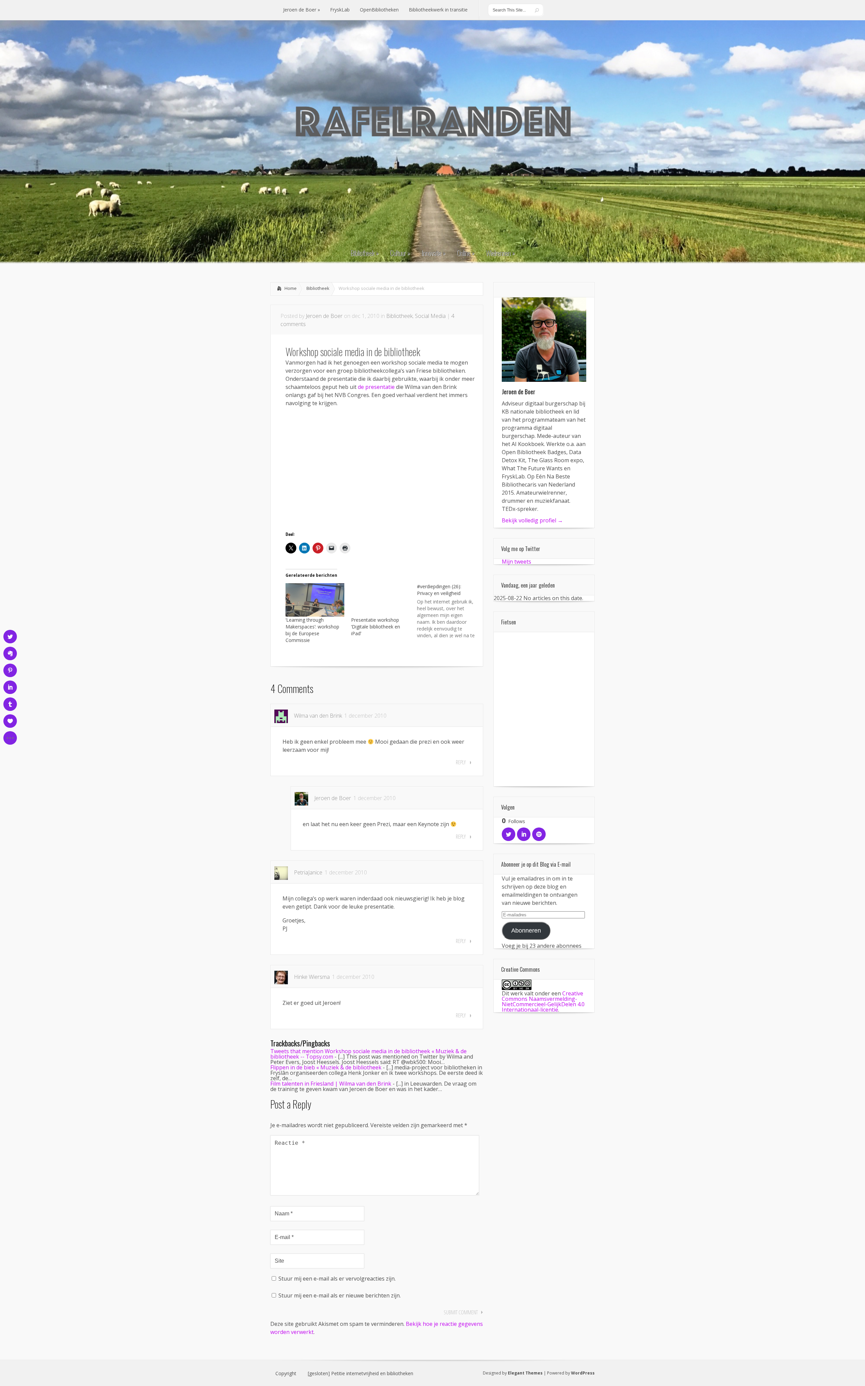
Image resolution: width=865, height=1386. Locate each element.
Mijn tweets (516, 561)
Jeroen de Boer (324, 316)
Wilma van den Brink (318, 715)
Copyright (285, 1373)
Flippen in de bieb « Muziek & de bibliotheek (325, 1067)
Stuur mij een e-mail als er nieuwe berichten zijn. (339, 1295)
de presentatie (376, 387)
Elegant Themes (525, 1373)
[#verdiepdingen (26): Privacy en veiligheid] (450, 610)
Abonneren (526, 930)
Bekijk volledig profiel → (532, 520)
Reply (461, 762)
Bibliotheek (317, 288)
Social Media (430, 316)
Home (291, 288)
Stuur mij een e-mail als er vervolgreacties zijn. (337, 1278)
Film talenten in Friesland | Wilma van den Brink (330, 1083)
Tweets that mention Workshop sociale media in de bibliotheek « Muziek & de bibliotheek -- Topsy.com (368, 1053)
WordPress (583, 1373)
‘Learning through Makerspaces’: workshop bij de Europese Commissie (312, 630)
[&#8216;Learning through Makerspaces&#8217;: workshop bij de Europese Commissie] (315, 600)
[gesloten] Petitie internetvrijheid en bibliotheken (360, 1373)
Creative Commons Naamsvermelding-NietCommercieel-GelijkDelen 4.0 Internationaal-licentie (543, 1001)
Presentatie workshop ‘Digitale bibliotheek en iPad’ (375, 627)
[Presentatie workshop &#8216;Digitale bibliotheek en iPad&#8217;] (380, 600)
